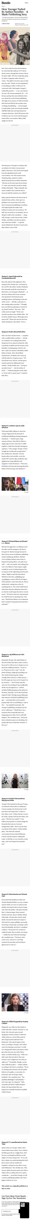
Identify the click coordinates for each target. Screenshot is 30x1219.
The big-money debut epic (20, 695)
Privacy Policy (9, 1215)
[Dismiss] (27, 1204)
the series (25, 76)
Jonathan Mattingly (8, 1079)
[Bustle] (6, 3)
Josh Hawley (20, 1079)
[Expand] (21, 1204)
